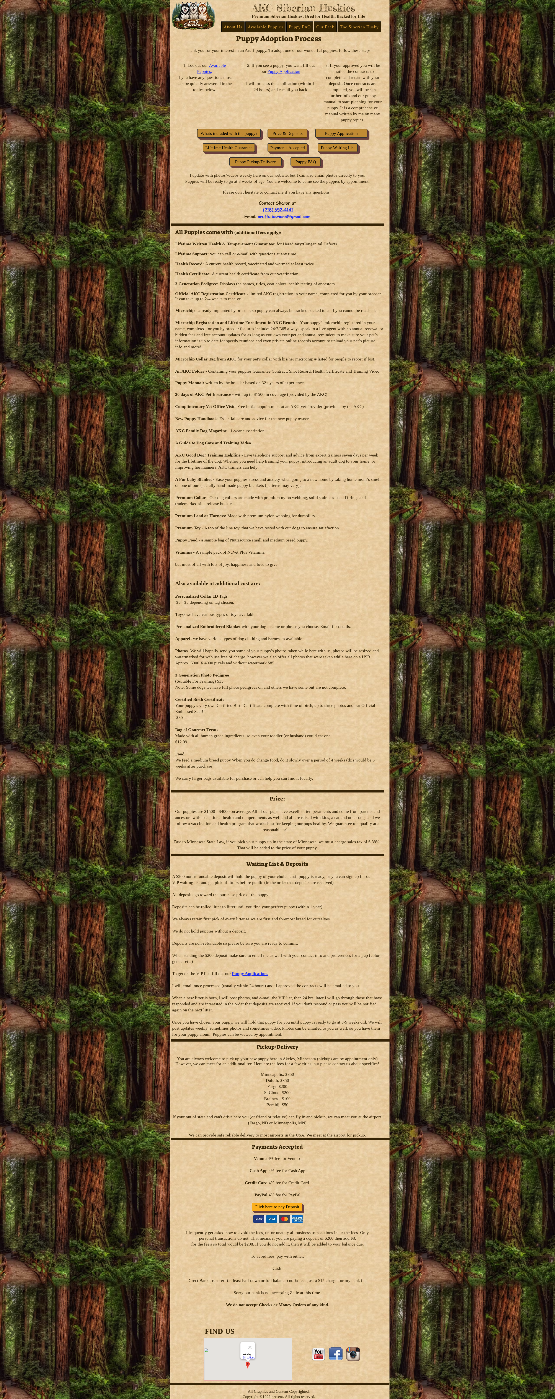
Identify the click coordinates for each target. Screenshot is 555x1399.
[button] (233, 26)
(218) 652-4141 (278, 210)
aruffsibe (267, 216)
